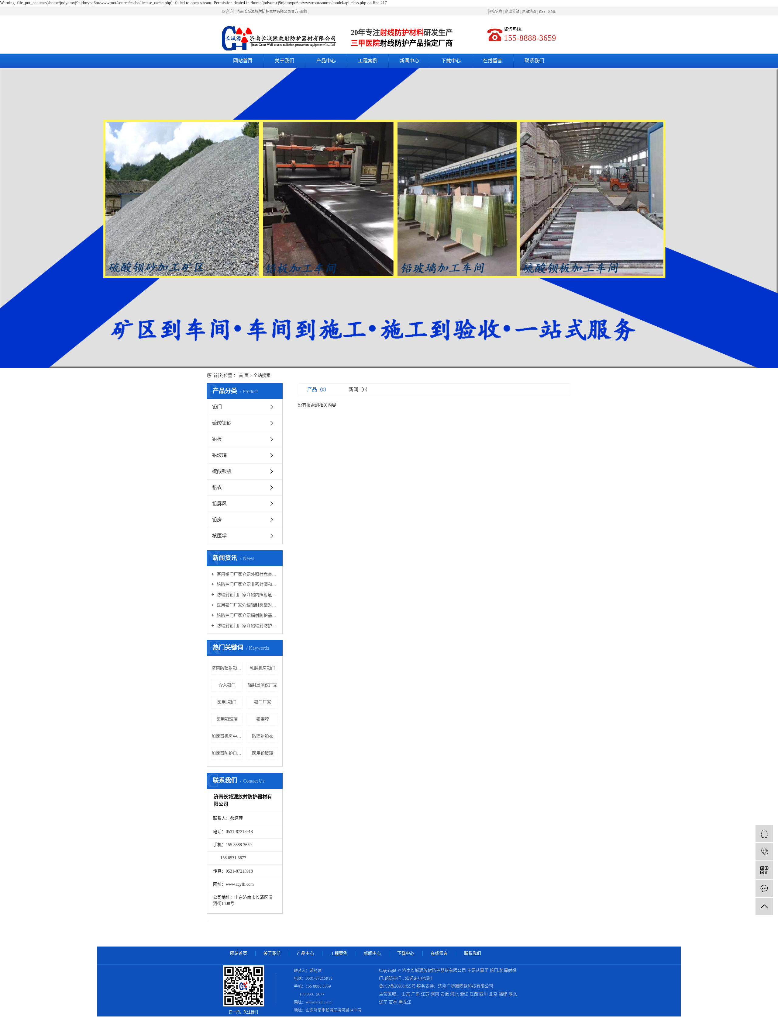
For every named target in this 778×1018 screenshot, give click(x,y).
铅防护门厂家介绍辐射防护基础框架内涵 (246, 615)
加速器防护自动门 (227, 753)
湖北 (512, 994)
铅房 (217, 519)
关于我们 (284, 60)
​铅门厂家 (262, 702)
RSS (542, 11)
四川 (484, 994)
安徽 (445, 994)
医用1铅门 (226, 702)
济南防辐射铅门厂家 (227, 668)
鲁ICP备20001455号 (397, 986)
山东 (406, 994)
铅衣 (217, 487)
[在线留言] (764, 888)
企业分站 (512, 11)
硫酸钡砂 (222, 423)
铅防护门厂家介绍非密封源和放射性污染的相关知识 (246, 584)
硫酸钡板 (222, 471)
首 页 (244, 375)
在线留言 (492, 60)
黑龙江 (404, 1002)
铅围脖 (262, 719)
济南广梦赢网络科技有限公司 (465, 986)
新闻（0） (359, 389)
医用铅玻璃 (227, 719)
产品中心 (326, 60)
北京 (494, 994)
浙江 (465, 994)
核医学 (219, 535)
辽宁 (384, 1002)
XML (552, 11)
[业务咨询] (764, 833)
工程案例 (367, 60)
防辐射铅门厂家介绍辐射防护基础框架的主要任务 (246, 626)
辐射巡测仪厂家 (262, 685)
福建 (503, 994)
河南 (435, 994)
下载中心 (451, 60)
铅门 (217, 406)
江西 (474, 994)
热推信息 (495, 11)
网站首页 (243, 60)
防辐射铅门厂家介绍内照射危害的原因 (246, 594)
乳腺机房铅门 (262, 668)
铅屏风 (219, 503)
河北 (455, 994)
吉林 (393, 1002)
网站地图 (529, 11)
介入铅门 (227, 685)
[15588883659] (764, 851)
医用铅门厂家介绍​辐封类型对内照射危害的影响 (246, 605)
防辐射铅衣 (262, 736)
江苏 (426, 994)
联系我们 (534, 60)
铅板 (217, 439)
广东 (416, 994)
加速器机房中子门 (227, 736)
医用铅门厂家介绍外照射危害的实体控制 (246, 574)
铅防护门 (392, 978)
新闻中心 (409, 60)
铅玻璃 (219, 455)
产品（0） (318, 389)
